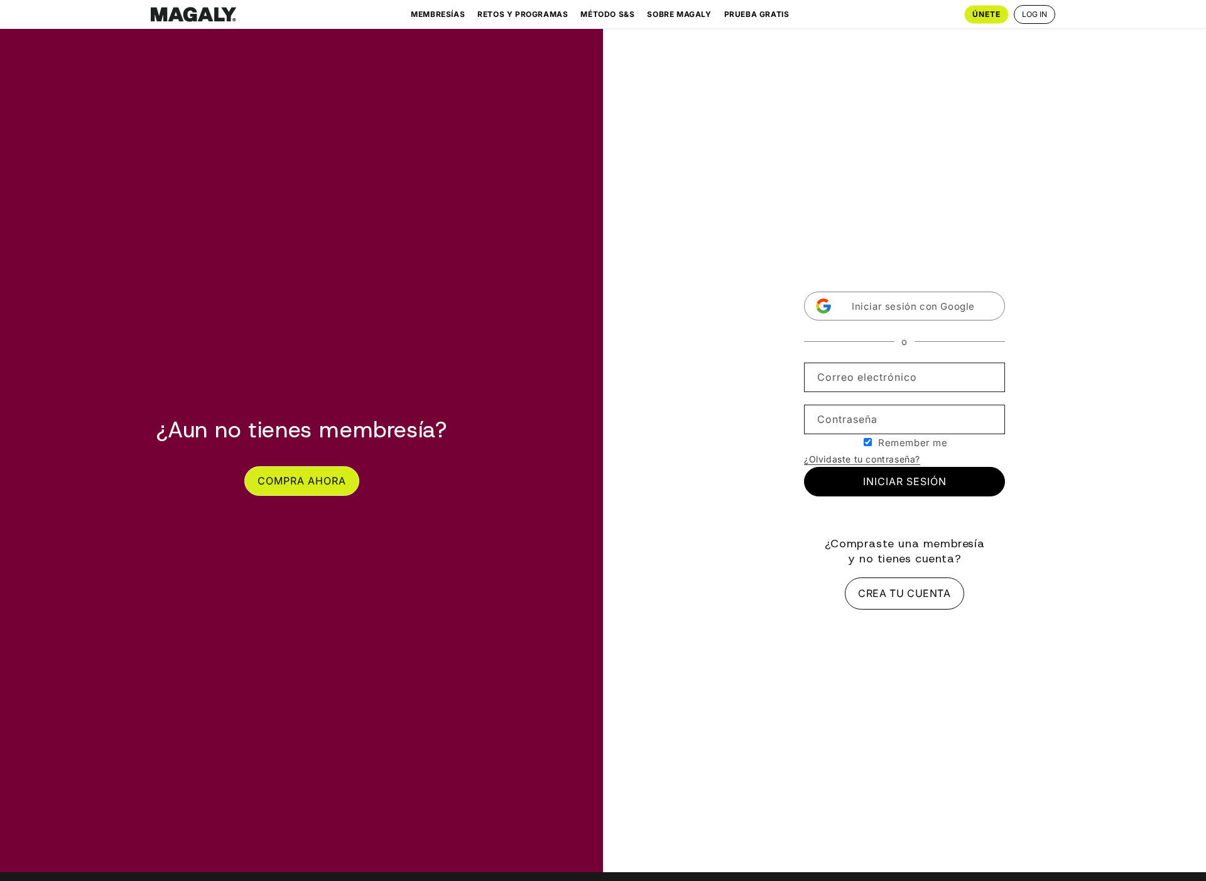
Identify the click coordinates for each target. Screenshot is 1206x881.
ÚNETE (986, 14)
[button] (904, 306)
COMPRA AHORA (302, 480)
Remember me (913, 443)
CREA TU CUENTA (904, 593)
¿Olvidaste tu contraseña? (862, 459)
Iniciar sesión (905, 481)
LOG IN (1034, 14)
